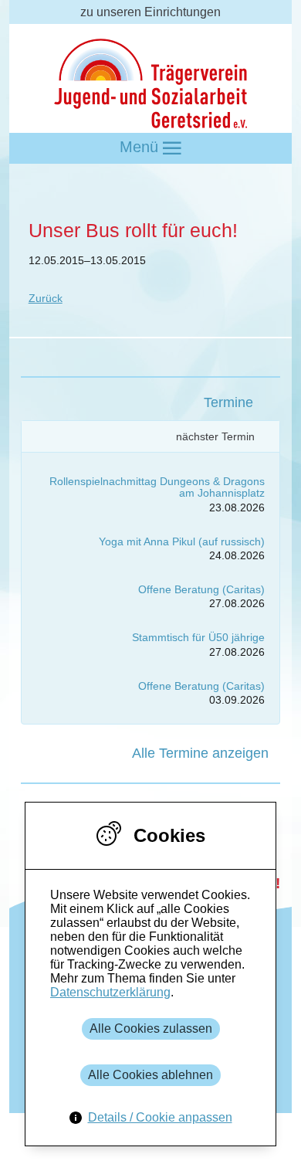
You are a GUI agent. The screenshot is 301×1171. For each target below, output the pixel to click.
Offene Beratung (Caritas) (201, 589)
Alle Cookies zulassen (151, 1028)
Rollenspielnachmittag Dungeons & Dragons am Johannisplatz (157, 487)
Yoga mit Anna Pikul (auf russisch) (182, 541)
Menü (141, 146)
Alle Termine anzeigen (200, 753)
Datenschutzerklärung (110, 992)
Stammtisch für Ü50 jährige (198, 637)
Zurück (46, 298)
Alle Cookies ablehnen (150, 1074)
